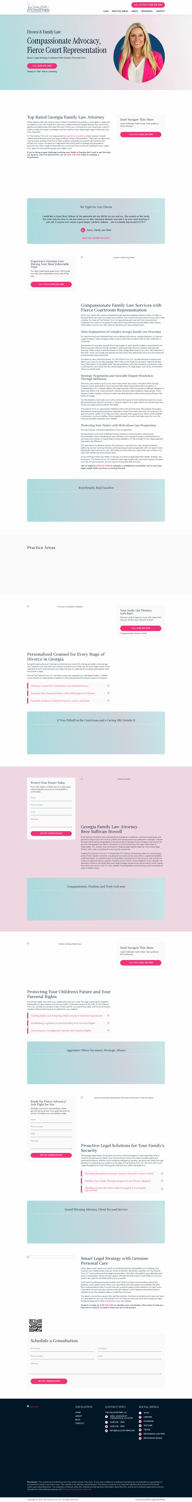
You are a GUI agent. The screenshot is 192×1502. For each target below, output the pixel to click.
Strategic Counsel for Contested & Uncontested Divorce (59, 686)
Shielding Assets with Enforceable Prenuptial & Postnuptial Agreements (115, 1189)
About (134, 11)
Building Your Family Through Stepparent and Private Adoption (117, 1181)
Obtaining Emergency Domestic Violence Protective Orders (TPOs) (119, 1173)
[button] (69, 686)
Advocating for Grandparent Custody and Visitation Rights (61, 1030)
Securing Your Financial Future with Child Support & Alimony (63, 693)
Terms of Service (84, 1489)
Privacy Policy (69, 1489)
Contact (160, 11)
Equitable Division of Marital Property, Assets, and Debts (60, 701)
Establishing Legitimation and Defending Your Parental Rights (63, 1023)
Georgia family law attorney (75, 136)
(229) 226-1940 (73, 155)
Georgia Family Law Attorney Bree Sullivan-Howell (109, 829)
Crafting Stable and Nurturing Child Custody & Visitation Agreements (67, 1015)
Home (106, 11)
